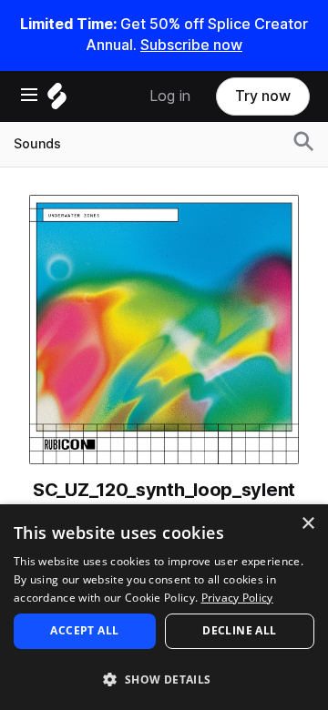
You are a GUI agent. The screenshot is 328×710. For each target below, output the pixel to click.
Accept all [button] (84, 630)
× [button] (307, 524)
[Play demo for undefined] (164, 329)
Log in (169, 96)
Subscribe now (191, 45)
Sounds (37, 144)
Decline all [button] (239, 630)
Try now (263, 96)
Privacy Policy (237, 597)
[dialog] (164, 607)
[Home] (57, 100)
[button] (164, 678)
